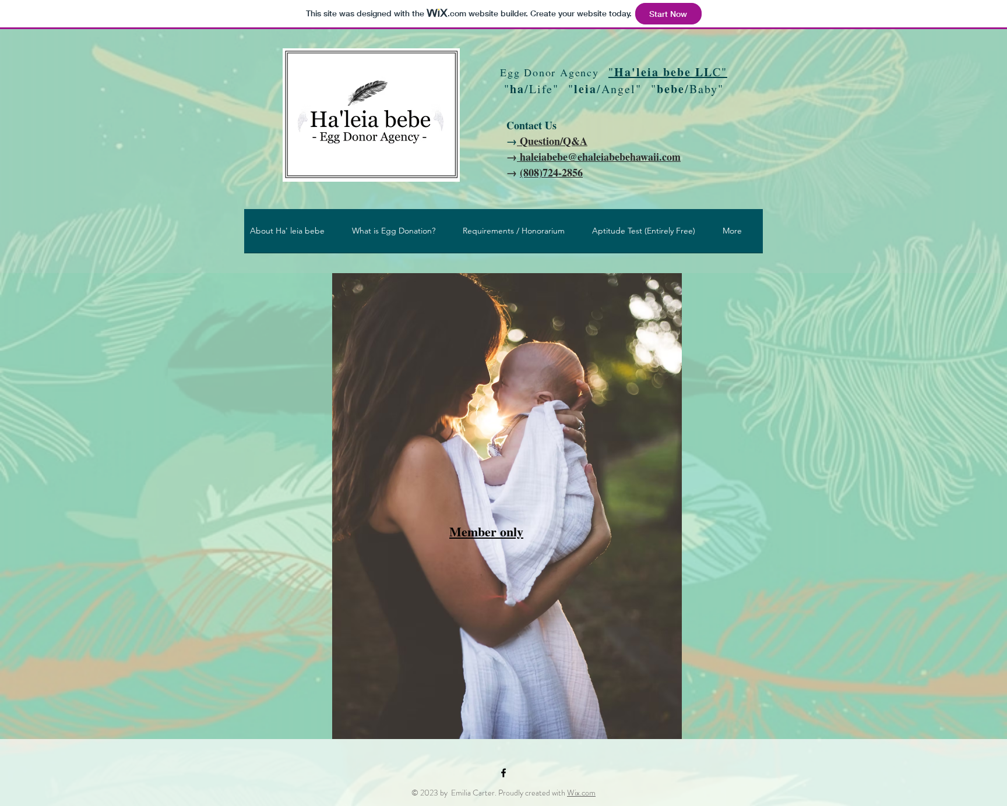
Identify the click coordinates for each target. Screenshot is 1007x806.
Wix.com (581, 792)
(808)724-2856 (551, 172)
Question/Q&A (552, 141)
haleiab (534, 156)
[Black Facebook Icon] (503, 773)
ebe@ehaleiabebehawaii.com (616, 156)
